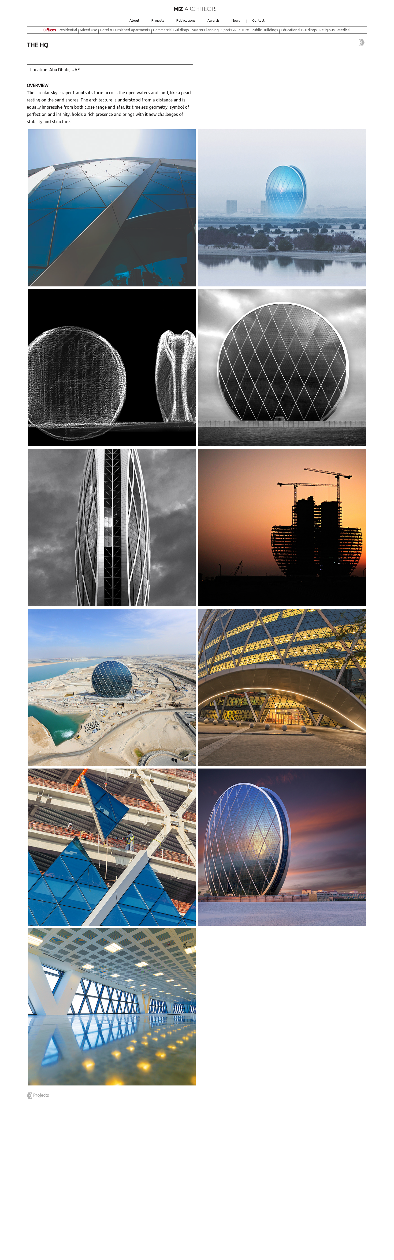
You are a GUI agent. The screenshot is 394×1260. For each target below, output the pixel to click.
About (134, 21)
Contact (258, 21)
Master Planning (205, 30)
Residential (68, 30)
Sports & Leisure (235, 30)
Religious (327, 30)
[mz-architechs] (194, 8)
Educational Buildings (299, 30)
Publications (185, 21)
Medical (344, 30)
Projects (157, 21)
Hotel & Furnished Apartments (125, 30)
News (236, 21)
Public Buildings (265, 30)
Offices (49, 30)
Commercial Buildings (171, 30)
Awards (213, 21)
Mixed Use (88, 30)
